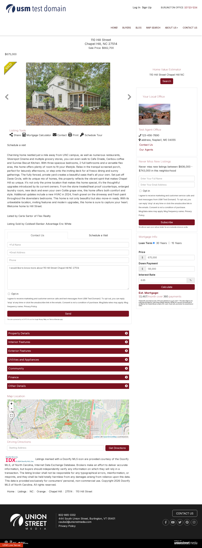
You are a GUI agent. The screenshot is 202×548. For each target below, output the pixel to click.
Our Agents (146, 149)
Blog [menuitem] (139, 27)
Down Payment (148, 263)
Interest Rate (147, 274)
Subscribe (167, 222)
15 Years (176, 243)
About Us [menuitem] (170, 27)
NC (31, 491)
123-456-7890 (150, 135)
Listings (22, 491)
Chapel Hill (55, 491)
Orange (41, 491)
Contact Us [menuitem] (190, 27)
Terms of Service (54, 319)
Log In (136, 7)
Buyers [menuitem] (126, 27)
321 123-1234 (190, 7)
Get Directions (117, 448)
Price (142, 252)
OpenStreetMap (110, 437)
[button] (7, 94)
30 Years (161, 243)
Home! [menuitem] (114, 27)
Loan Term (145, 243)
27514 (68, 491)
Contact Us (37, 235)
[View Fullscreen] (11, 415)
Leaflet (97, 437)
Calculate (166, 287)
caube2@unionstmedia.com (75, 521)
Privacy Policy (30, 306)
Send (68, 313)
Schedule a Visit (98, 235)
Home (10, 491)
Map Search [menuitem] (153, 27)
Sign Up (147, 7)
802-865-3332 (67, 514)
